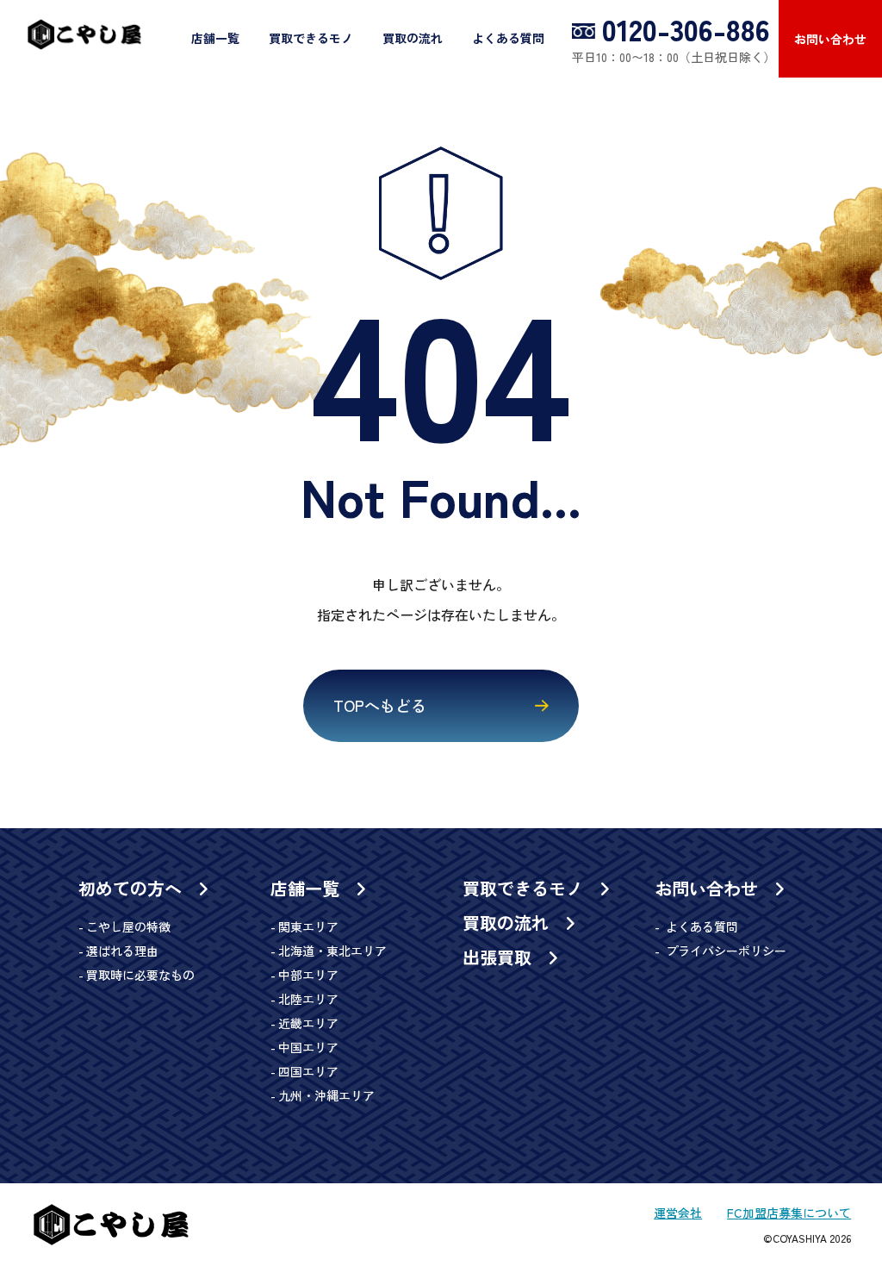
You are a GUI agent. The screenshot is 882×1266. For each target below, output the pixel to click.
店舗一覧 (215, 38)
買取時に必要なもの (140, 974)
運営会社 (678, 1213)
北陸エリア (308, 998)
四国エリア (308, 1071)
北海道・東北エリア (332, 950)
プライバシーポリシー (724, 950)
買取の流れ (412, 38)
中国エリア (308, 1047)
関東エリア (308, 926)
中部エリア (308, 974)
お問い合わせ (830, 38)
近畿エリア (308, 1023)
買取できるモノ (311, 38)
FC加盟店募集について (789, 1213)
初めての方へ (132, 888)
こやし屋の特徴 (128, 926)
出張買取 (500, 957)
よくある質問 (508, 38)
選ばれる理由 (122, 950)
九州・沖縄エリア (326, 1095)
